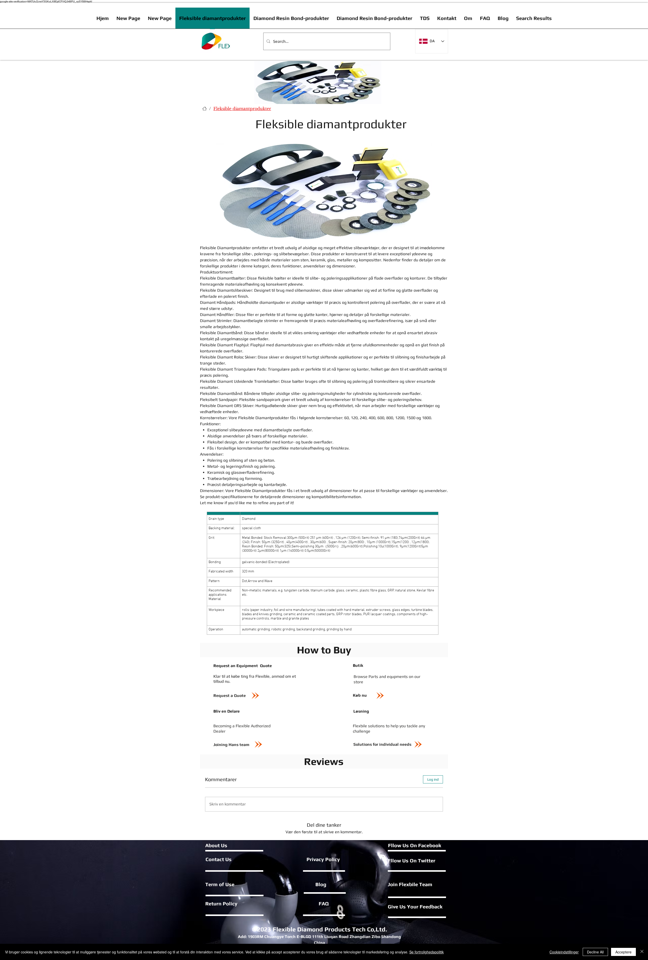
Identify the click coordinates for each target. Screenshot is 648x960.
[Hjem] (204, 108)
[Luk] (642, 952)
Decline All (595, 951)
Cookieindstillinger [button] (564, 951)
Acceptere (623, 951)
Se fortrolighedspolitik (426, 951)
